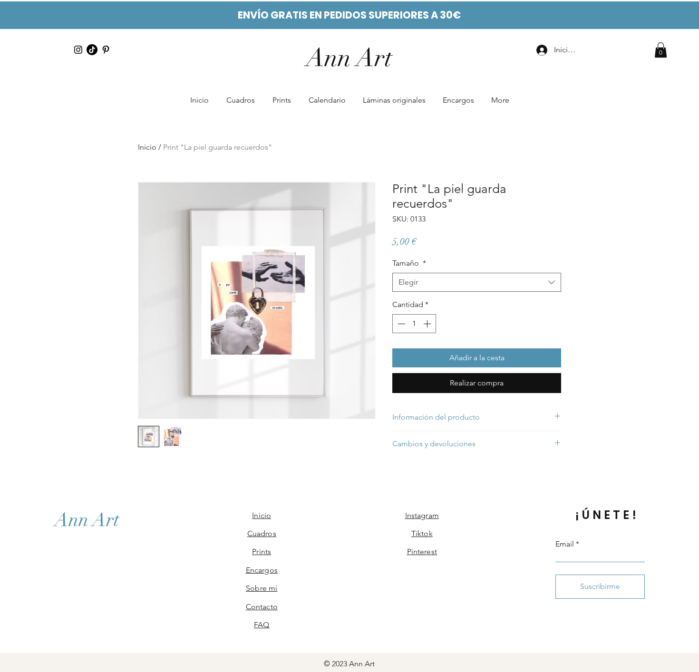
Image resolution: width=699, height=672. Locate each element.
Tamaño (409, 263)
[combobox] (476, 282)
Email (564, 544)
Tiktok (422, 533)
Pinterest (422, 551)
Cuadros (261, 533)
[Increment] (428, 324)
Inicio (147, 147)
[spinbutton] (414, 324)
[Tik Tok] (92, 49)
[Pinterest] (105, 49)
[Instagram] (78, 49)
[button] (660, 50)
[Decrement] (400, 324)
